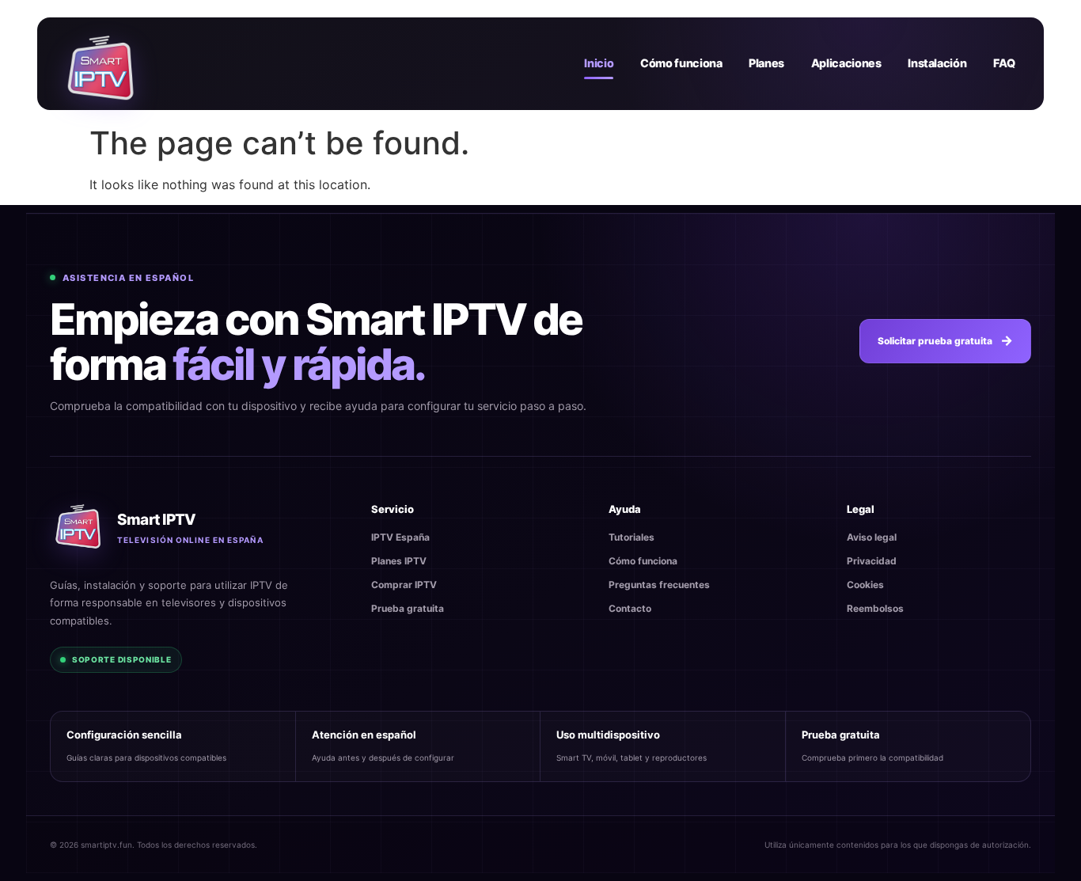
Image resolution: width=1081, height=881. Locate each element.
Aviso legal (872, 537)
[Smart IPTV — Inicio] (100, 63)
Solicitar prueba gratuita (935, 341)
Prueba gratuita (407, 608)
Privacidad (872, 561)
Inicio (598, 63)
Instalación (937, 63)
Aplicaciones (846, 63)
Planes (766, 63)
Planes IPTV (399, 561)
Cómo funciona (681, 63)
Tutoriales (631, 537)
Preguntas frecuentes (659, 584)
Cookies (865, 584)
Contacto (630, 608)
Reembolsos (875, 608)
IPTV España (400, 537)
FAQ (1004, 63)
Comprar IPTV (404, 584)
